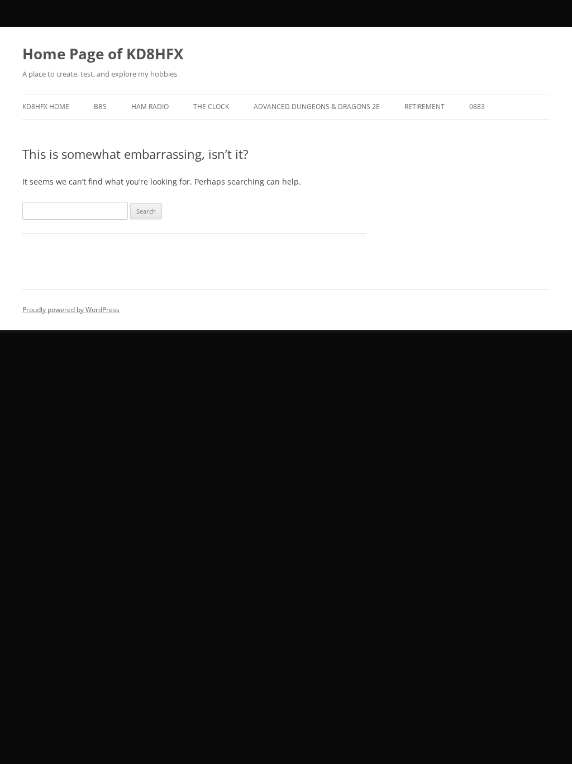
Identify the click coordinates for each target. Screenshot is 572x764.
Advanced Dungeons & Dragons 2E (317, 106)
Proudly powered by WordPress (71, 309)
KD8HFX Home (45, 106)
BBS (100, 106)
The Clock (211, 106)
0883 (477, 106)
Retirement (424, 106)
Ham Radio (150, 106)
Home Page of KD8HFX (102, 54)
